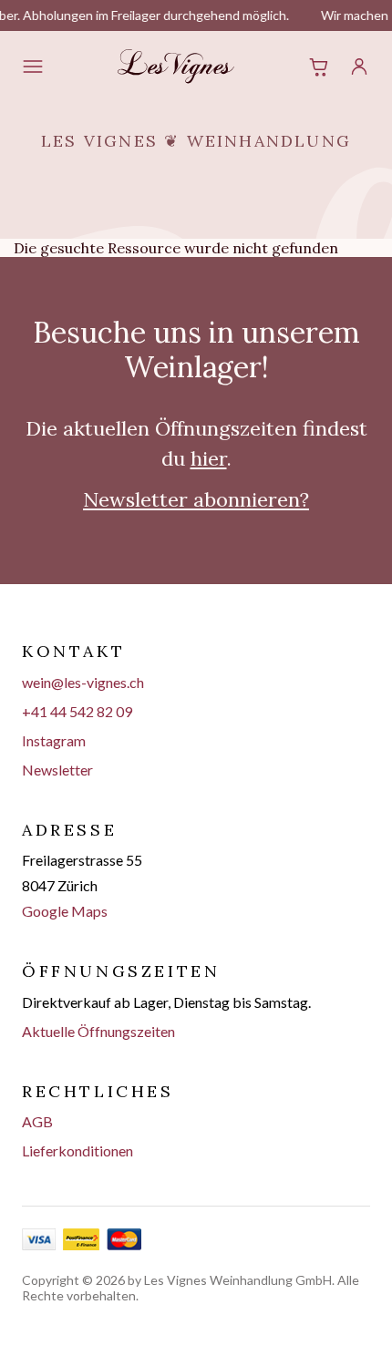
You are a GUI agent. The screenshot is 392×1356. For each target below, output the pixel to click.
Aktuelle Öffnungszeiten (98, 1031)
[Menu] (33, 66)
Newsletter (57, 769)
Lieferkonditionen (77, 1150)
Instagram (54, 740)
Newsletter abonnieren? (196, 499)
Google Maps (65, 910)
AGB (37, 1121)
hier (209, 458)
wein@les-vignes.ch (83, 682)
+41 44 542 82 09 (77, 711)
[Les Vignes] (176, 66)
